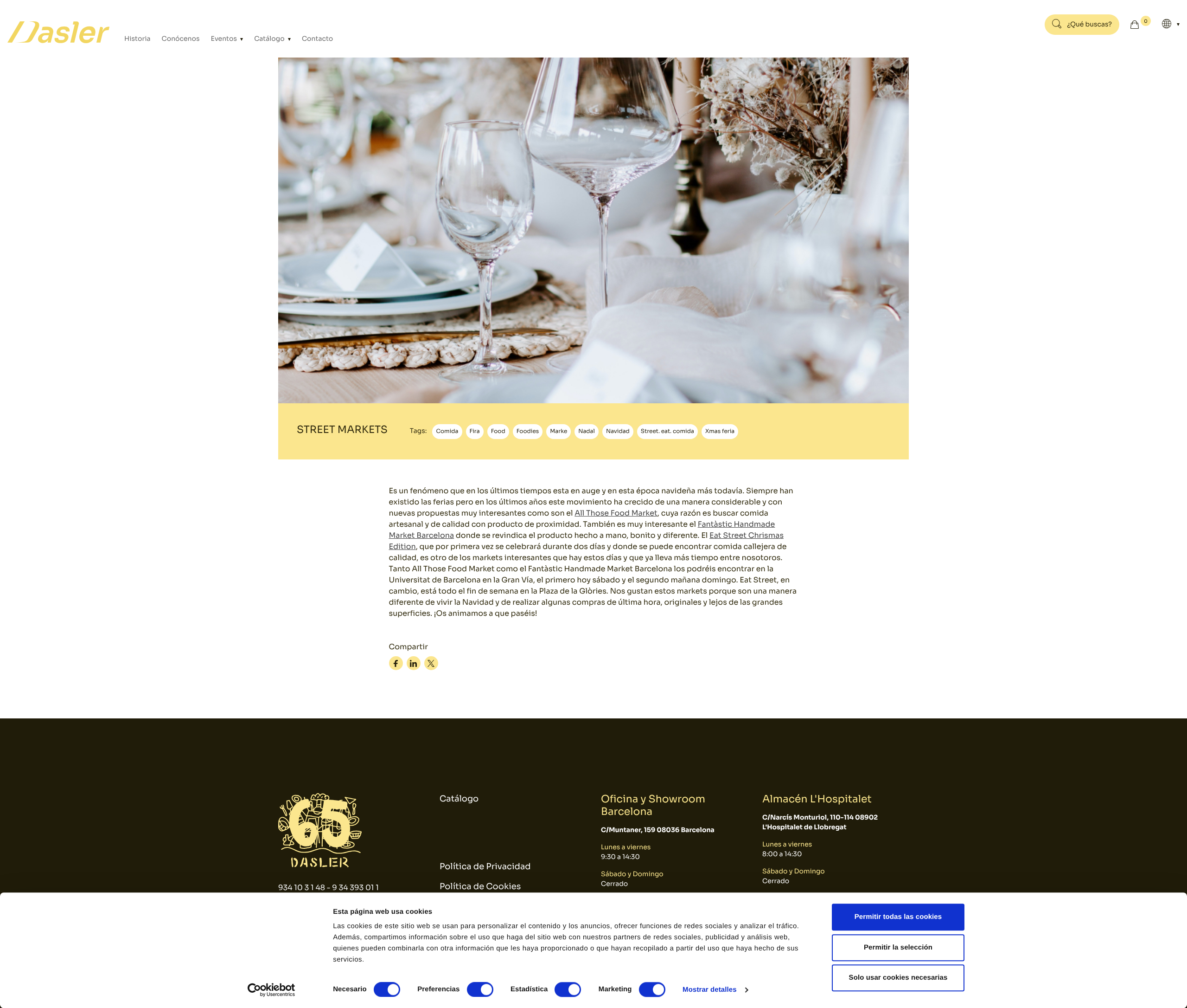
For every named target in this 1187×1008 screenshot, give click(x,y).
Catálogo (270, 39)
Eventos (225, 39)
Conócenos (181, 39)
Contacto (317, 39)
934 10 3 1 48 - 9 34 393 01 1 (328, 887)
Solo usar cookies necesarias (898, 978)
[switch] (480, 989)
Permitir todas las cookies (898, 917)
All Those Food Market (615, 513)
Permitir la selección (898, 947)
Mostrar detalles (710, 990)
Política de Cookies (480, 887)
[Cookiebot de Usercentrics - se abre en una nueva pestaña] (271, 990)
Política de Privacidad (485, 867)
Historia (137, 39)
